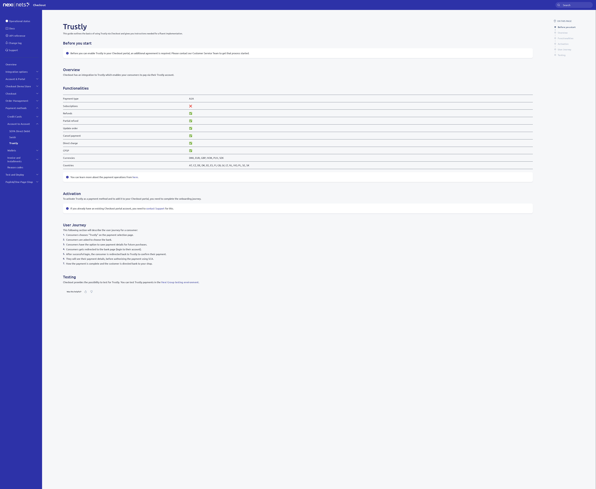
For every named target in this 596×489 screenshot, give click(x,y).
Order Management (17, 100)
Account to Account (18, 123)
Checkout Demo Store (18, 86)
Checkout (11, 93)
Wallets (11, 150)
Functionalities (565, 38)
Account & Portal (15, 78)
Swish (12, 137)
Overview (11, 64)
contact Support (155, 208)
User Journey (564, 49)
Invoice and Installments (14, 159)
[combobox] (574, 5)
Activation (563, 43)
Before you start (567, 27)
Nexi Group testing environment (180, 282)
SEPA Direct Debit (19, 131)
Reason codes (15, 167)
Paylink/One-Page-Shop (19, 181)
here (135, 177)
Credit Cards (14, 116)
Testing (561, 55)
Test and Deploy (15, 174)
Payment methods (16, 107)
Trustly (13, 143)
